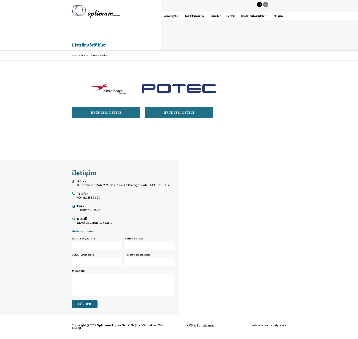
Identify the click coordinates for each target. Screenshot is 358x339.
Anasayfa (171, 16)
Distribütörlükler (253, 16)
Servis (230, 16)
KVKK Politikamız (200, 325)
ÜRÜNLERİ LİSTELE (106, 112)
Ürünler (215, 16)
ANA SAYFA (78, 55)
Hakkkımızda (194, 16)
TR (259, 4)
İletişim (277, 16)
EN (265, 4)
